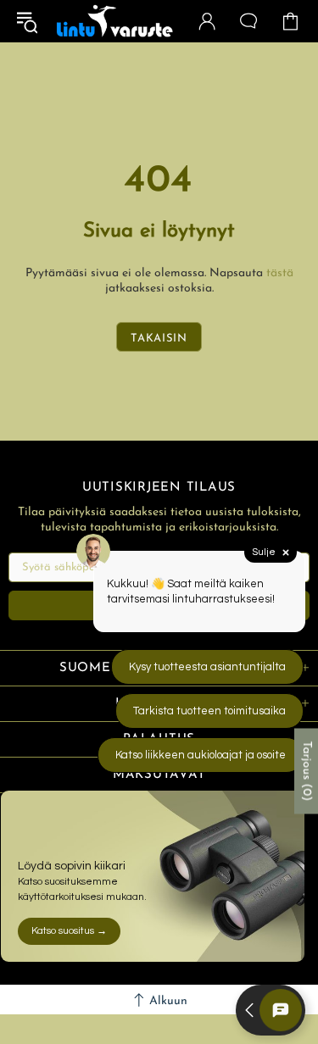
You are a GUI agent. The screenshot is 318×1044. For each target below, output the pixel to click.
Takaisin (159, 338)
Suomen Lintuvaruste (115, 21)
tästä (279, 273)
